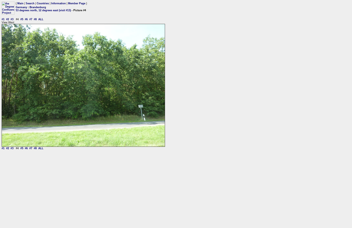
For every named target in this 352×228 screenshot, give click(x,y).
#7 (30, 19)
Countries (43, 3)
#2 (7, 19)
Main (20, 3)
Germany (21, 7)
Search (30, 3)
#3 (12, 19)
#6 (26, 19)
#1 (3, 19)
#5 (21, 19)
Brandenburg (38, 7)
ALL (40, 19)
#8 (35, 19)
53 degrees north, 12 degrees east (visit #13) (43, 10)
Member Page (76, 3)
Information (58, 3)
